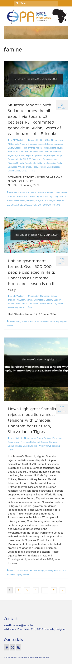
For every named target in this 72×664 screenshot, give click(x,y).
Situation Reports (16, 163)
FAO (18, 300)
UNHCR (52, 205)
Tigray (35, 167)
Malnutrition (55, 151)
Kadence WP (43, 657)
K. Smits (17, 438)
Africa (47, 140)
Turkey (42, 167)
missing (49, 570)
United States (14, 171)
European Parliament (30, 442)
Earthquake (23, 192)
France (44, 442)
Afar (42, 140)
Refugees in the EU (17, 159)
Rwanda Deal (60, 570)
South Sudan (39, 163)
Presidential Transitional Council (31, 303)
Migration (12, 155)
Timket (26, 575)
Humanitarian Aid (15, 151)
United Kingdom (30, 446)
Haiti (23, 300)
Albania (12, 570)
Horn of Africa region (32, 148)
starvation (11, 575)
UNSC (24, 171)
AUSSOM (13, 192)
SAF (42, 201)
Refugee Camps (54, 155)
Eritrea (41, 144)
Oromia (20, 155)
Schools (48, 201)
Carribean (44, 296)
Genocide (11, 196)
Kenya (29, 300)
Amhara (23, 144)
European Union (52, 192)
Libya (46, 151)
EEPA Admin (18, 140)
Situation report (50, 159)
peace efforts (19, 201)
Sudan (60, 163)
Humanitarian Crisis (34, 151)
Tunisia (18, 446)
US (58, 205)
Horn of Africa (23, 196)
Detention (32, 144)
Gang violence (22, 321)
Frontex (33, 570)
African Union (57, 140)
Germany (53, 442)
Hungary (41, 570)
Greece (18, 148)
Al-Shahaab (13, 144)
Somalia (28, 163)
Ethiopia (49, 144)
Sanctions (36, 159)
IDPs (45, 196)
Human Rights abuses (53, 148)
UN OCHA (43, 205)
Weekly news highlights (49, 446)
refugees (30, 201)
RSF (29, 159)
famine (64, 192)
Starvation (51, 163)
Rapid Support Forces (36, 155)
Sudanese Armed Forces (19, 167)
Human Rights (36, 196)
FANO (26, 570)
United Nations (53, 167)
